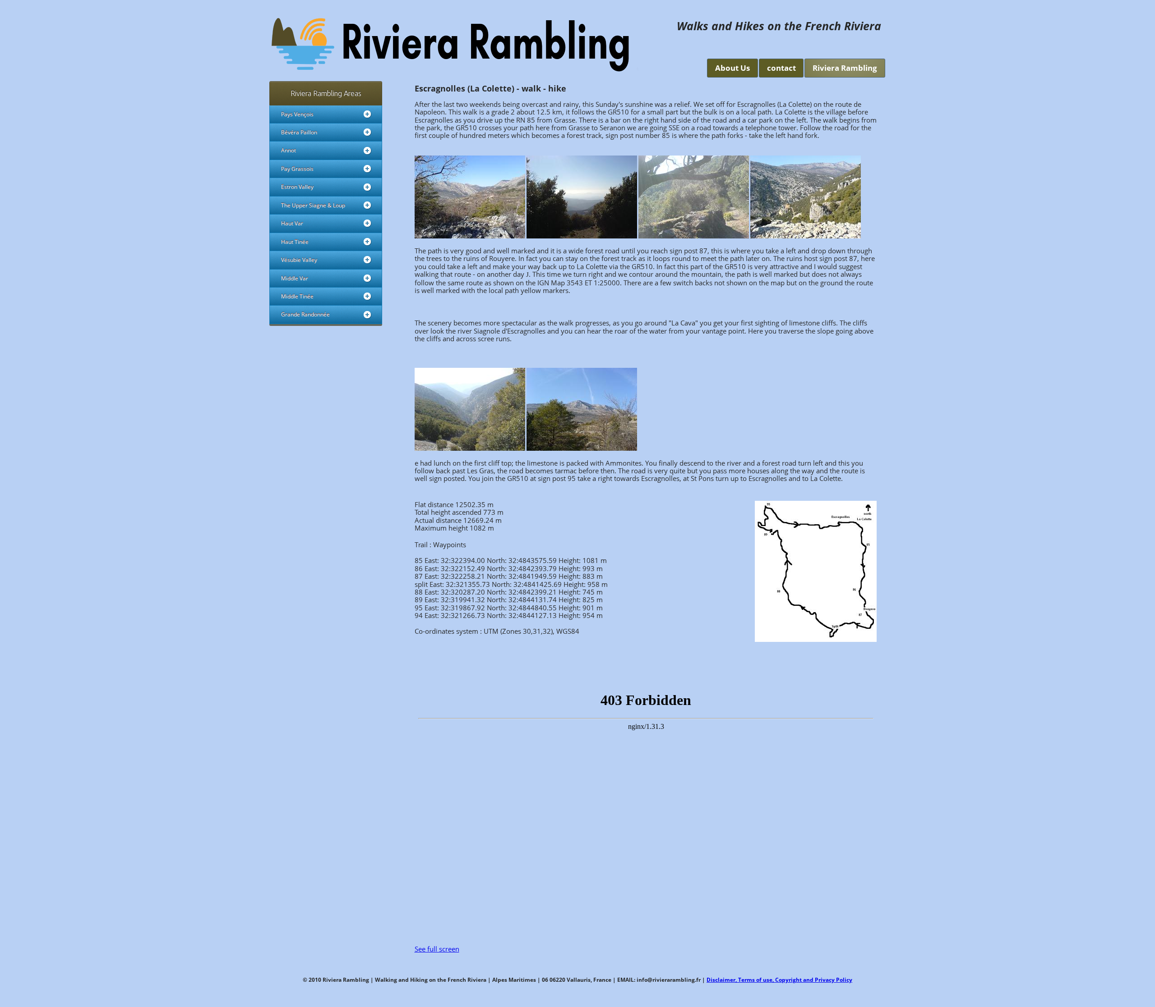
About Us (732, 68)
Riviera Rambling (845, 68)
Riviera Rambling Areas (326, 93)
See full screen (437, 948)
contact (781, 68)
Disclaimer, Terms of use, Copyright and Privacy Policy (779, 980)
